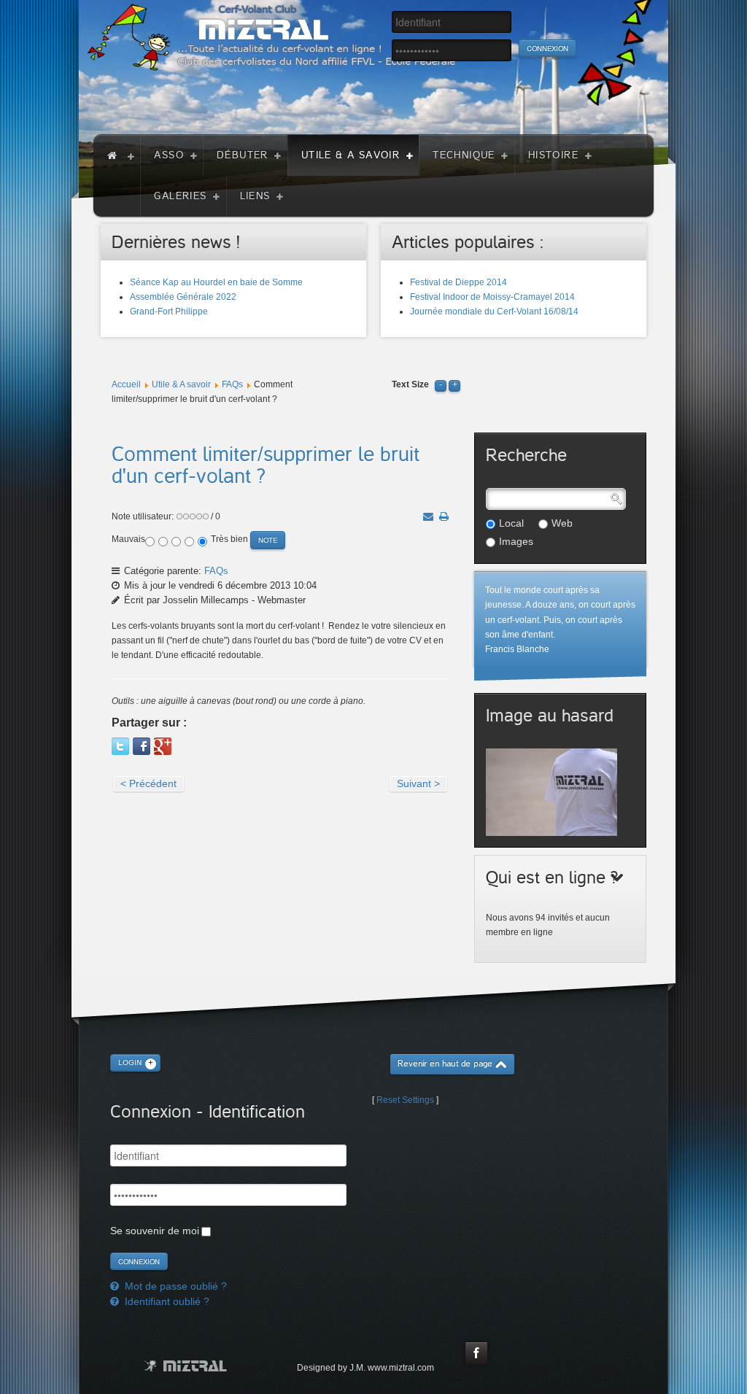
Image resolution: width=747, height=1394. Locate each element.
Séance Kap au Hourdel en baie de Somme (216, 282)
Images (516, 541)
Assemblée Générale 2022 (183, 297)
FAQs (232, 384)
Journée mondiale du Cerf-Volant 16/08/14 (494, 311)
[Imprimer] (444, 516)
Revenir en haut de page (445, 1064)
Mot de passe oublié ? (174, 1286)
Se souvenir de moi (154, 1230)
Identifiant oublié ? (165, 1301)
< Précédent (148, 783)
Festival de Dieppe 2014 (458, 282)
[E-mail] (428, 516)
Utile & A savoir (181, 384)
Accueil (126, 384)
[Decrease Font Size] (440, 384)
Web (562, 523)
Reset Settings (405, 1100)
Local (511, 523)
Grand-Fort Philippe (169, 311)
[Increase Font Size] (454, 384)
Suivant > (418, 783)
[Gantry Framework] (185, 1365)
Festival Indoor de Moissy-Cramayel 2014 (492, 297)
